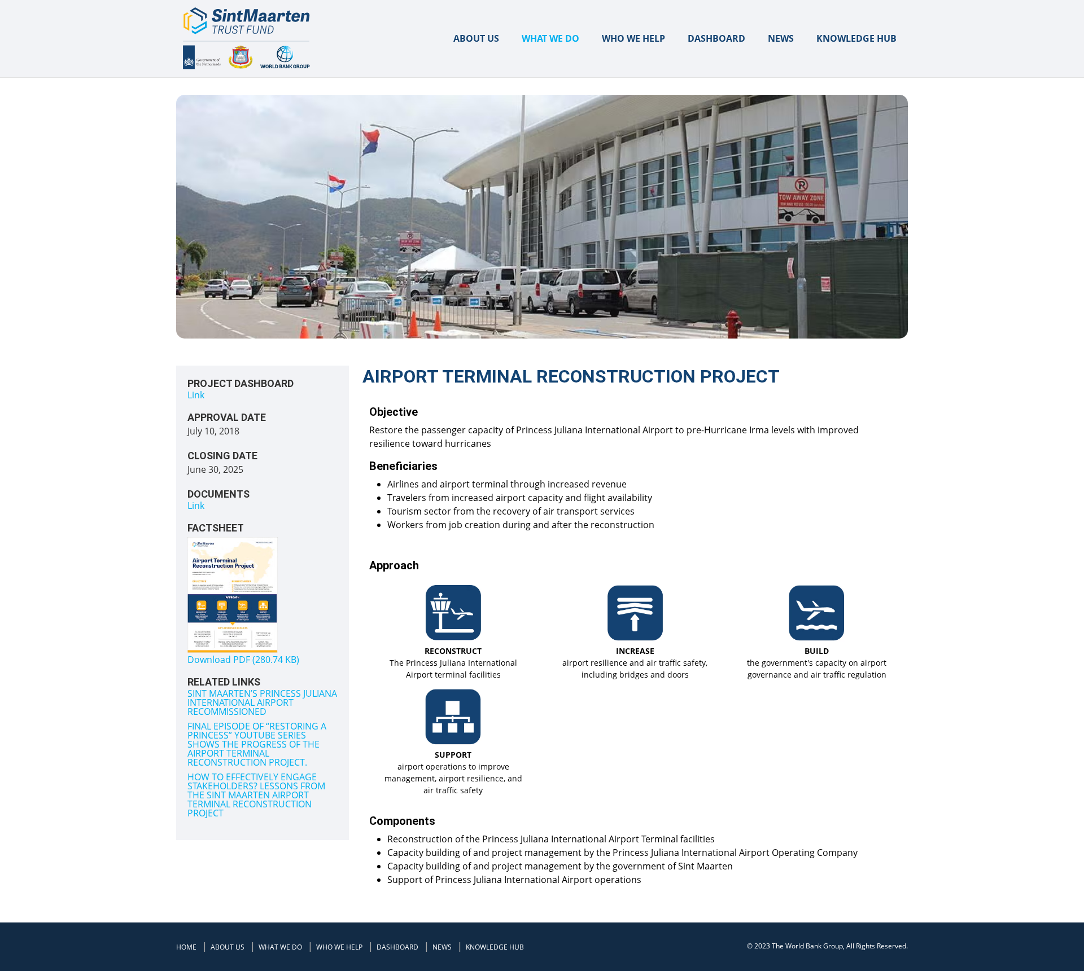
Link (195, 394)
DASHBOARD (716, 38)
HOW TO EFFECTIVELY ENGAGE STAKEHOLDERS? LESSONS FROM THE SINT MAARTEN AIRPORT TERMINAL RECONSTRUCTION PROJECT (256, 795)
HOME (186, 947)
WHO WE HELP (633, 38)
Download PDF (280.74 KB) (243, 659)
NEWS (781, 38)
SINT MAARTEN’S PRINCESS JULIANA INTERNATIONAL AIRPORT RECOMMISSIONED (262, 702)
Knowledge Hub (856, 38)
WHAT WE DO (550, 38)
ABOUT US (476, 38)
